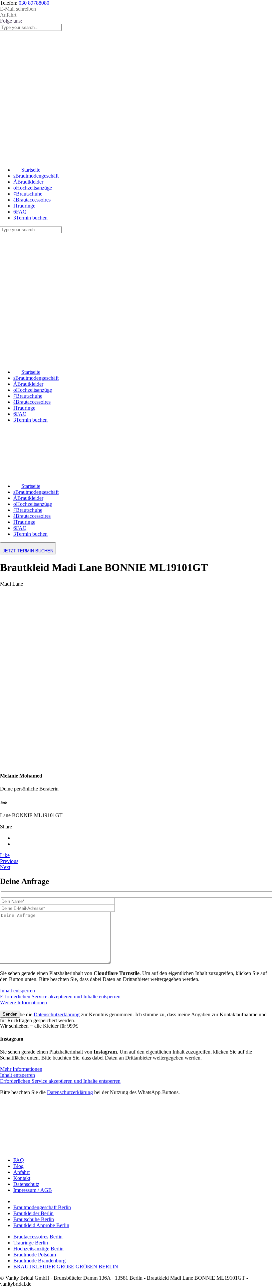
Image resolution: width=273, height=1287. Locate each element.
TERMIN (28, 550)
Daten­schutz (26, 1184)
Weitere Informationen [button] (23, 1002)
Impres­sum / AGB (32, 1190)
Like (5, 855)
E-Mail (18, 9)
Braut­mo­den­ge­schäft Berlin (42, 1207)
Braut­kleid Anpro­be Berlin (41, 1225)
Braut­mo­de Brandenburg (39, 1260)
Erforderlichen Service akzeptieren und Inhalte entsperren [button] (60, 996)
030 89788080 (34, 3)
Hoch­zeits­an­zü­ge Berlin (38, 1248)
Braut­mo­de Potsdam (34, 1254)
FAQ (18, 1160)
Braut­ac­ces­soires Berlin (38, 1236)
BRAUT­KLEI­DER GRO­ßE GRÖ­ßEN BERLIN (65, 1266)
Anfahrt (8, 15)
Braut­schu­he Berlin (33, 1219)
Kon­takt (21, 1178)
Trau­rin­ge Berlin (30, 1242)
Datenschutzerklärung (57, 1014)
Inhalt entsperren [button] (17, 990)
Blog (18, 1166)
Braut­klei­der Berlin (33, 1213)
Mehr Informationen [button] (21, 1069)
